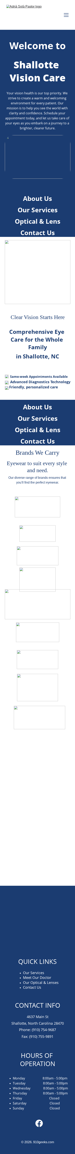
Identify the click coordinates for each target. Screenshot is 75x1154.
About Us (37, 198)
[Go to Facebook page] (39, 1123)
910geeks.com (43, 1142)
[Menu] (66, 15)
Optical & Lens (37, 221)
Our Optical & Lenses (41, 982)
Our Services (38, 209)
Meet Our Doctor (37, 977)
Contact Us (37, 232)
